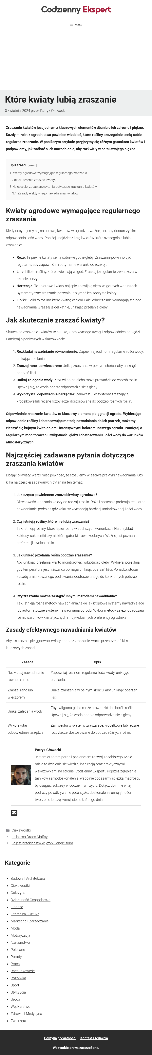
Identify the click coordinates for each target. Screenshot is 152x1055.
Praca (15, 964)
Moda (15, 928)
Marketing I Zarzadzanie (29, 921)
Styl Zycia (18, 992)
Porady (16, 957)
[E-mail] (14, 814)
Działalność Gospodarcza (30, 900)
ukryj (32, 165)
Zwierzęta (18, 1021)
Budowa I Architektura (28, 878)
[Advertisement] (76, 60)
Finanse (17, 907)
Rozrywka (18, 978)
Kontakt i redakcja (94, 1038)
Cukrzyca (18, 893)
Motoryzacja (20, 935)
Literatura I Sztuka (25, 914)
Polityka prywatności (60, 1038)
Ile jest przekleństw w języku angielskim (42, 843)
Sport (15, 985)
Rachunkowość (23, 971)
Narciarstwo (20, 942)
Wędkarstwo (20, 1006)
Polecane (18, 950)
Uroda (15, 999)
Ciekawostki (21, 830)
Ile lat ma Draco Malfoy (30, 837)
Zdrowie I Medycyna (26, 1014)
